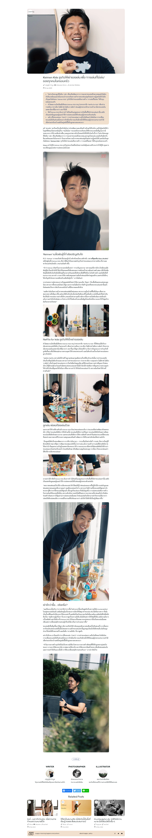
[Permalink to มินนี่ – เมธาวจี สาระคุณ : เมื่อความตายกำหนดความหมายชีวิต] (42, 808)
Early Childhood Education (62, 802)
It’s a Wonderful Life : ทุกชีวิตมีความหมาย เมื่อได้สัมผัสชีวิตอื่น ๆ (108, 820)
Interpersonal (29, 802)
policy (90, 833)
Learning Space (30, 12)
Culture (96, 802)
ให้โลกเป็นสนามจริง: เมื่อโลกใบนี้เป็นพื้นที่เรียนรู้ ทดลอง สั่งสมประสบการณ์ (76, 820)
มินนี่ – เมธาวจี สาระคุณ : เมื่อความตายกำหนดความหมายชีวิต (41, 820)
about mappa (84, 833)
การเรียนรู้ (76, 759)
